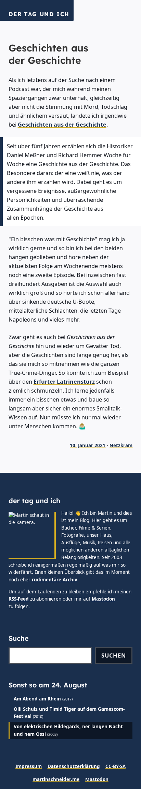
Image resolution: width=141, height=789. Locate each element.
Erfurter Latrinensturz (64, 381)
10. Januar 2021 (87, 445)
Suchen (113, 655)
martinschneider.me (56, 779)
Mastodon (103, 599)
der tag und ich (39, 14)
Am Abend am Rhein (37, 699)
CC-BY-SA (115, 766)
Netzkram (121, 445)
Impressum (28, 766)
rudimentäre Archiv (54, 580)
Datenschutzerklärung (74, 766)
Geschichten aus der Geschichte (62, 124)
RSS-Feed (19, 599)
